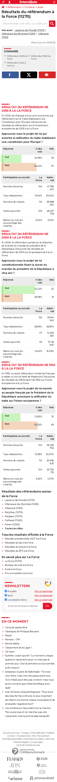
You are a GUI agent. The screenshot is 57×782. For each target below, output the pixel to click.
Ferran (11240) (12, 524)
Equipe (26, 733)
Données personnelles (12, 739)
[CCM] (41, 759)
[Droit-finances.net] (41, 765)
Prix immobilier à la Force (18, 573)
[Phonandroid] (41, 778)
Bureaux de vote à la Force (19, 565)
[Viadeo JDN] (41, 772)
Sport (10, 595)
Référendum (14, 7)
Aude (40, 7)
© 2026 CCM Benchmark (28, 745)
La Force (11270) (13, 561)
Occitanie (29, 7)
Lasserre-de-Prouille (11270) (29, 30)
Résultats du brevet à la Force (21, 546)
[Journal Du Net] (15, 765)
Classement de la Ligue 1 (18, 647)
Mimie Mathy (12, 643)
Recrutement (43, 736)
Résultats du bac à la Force (19, 542)
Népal (8, 635)
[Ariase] (15, 778)
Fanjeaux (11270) (13, 516)
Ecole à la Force (13, 569)
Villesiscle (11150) (13, 508)
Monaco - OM (12, 639)
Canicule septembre (16, 627)
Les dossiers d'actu (17, 599)
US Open (10, 651)
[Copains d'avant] (15, 772)
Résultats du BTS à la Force (19, 550)
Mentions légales (21, 742)
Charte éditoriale (37, 733)
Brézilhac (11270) (14, 512)
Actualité (11, 591)
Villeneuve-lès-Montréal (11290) (18, 33)
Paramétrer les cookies (33, 739)
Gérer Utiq (49, 739)
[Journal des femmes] (15, 759)
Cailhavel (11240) (13, 520)
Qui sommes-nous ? (12, 733)
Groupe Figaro (37, 742)
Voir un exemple (43, 591)
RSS (34, 736)
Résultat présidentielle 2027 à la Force (25, 538)
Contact (11, 736)
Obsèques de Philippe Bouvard (22, 631)
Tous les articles (23, 736)
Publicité (50, 733)
